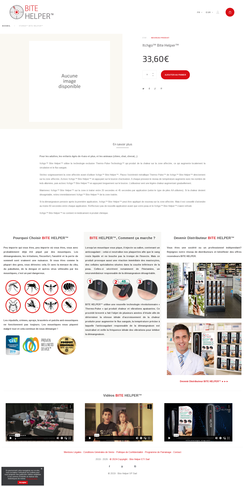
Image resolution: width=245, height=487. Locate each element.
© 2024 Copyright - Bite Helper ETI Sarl (130, 459)
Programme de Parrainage (158, 452)
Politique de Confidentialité (129, 452)
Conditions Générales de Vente (98, 452)
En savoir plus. (32, 479)
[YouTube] (122, 466)
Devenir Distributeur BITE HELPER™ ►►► (204, 381)
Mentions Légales (72, 452)
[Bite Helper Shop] (34, 12)
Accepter (22, 482)
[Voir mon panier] (230, 12)
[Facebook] (109, 466)
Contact (177, 452)
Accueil (6, 26)
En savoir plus (122, 144)
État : (145, 38)
